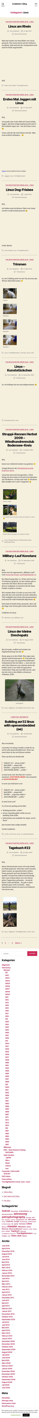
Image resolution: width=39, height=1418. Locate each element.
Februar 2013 (7, 1287)
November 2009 (8, 1344)
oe (21, 834)
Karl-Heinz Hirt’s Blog (11, 1196)
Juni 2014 (6, 1259)
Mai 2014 (5, 1262)
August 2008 (7, 1382)
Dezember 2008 (8, 1371)
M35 (7, 1052)
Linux (10, 85)
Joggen (4, 171)
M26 (7, 1033)
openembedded (28, 834)
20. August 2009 (27, 640)
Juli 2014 (5, 1257)
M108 (7, 992)
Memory (4, 1227)
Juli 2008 (5, 1385)
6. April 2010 (28, 194)
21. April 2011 (28, 31)
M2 (6, 1019)
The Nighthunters (22, 85)
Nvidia (30, 1229)
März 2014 (6, 1268)
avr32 (6, 834)
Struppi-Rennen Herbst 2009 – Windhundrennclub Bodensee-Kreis (19, 439)
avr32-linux (12, 834)
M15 (7, 1008)
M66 (7, 1112)
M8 (6, 1128)
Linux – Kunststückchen (19, 368)
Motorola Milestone (15, 1229)
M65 (7, 1109)
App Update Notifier (7, 1214)
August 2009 (7, 1352)
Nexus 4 (25, 1229)
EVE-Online (32, 1219)
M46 (7, 1076)
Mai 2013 (5, 1281)
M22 (7, 1024)
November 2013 (8, 1276)
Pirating (35, 1229)
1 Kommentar (21, 272)
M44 (7, 1071)
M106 (7, 986)
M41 (7, 1065)
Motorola (5, 1229)
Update (24, 1236)
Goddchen (16, 31)
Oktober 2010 (7, 1317)
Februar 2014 (7, 1270)
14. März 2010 (27, 269)
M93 (7, 1139)
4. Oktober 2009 (27, 450)
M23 (7, 1027)
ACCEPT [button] (26, 1415)
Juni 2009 (6, 1358)
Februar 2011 (7, 1308)
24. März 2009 (27, 852)
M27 (7, 1035)
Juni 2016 (6, 1246)
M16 (7, 1011)
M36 (7, 1054)
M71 (7, 1117)
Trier (9, 1236)
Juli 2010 (5, 1322)
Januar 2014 (7, 1273)
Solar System (9, 1155)
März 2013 (6, 1284)
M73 (7, 1123)
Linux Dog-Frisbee (19, 190)
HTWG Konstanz (32, 1221)
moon (29, 1227)
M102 (7, 981)
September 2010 (8, 1319)
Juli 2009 (5, 1355)
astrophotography (13, 1217)
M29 (7, 1038)
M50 (7, 1087)
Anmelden (6, 1398)
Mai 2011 (5, 1303)
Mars (7, 1160)
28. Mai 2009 (27, 734)
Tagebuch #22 (19, 848)
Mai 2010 (5, 1328)
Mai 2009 (5, 1360)
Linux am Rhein (19, 26)
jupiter (16, 1224)
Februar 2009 (7, 1366)
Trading (4, 1236)
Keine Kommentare (21, 34)
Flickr (6, 85)
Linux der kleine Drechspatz (19, 633)
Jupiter (8, 1158)
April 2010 (6, 1330)
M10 (7, 975)
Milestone (22, 1227)
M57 (7, 1098)
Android (7, 1174)
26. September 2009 (27, 560)
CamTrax (13, 1219)
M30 (7, 1043)
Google (16, 1221)
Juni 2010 (6, 1325)
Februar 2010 (7, 1336)
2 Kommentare (20, 378)
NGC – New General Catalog (14, 1150)
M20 (7, 1022)
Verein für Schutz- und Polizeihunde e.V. (21, 575)
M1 (6, 972)
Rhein (14, 85)
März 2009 (6, 1363)
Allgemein (6, 965)
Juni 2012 (5, 1289)
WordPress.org (8, 1406)
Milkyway (7, 1147)
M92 (7, 1136)
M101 (7, 978)
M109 (7, 994)
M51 (7, 1090)
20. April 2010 (27, 108)
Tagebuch (11, 708)
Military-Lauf (19, 617)
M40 (7, 1063)
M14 (7, 1005)
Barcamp (28, 1217)
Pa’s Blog (7, 1201)
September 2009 (8, 1349)
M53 (7, 1093)
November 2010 (8, 1314)
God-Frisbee (8, 250)
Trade (35, 1233)
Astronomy (6, 968)
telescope (23, 1231)
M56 (7, 1095)
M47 (7, 1079)
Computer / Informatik (19, 717)
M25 (7, 1030)
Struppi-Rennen (13, 540)
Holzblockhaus (23, 1221)
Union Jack (30, 353)
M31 (7, 1046)
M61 (7, 1101)
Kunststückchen (9, 420)
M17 (7, 1013)
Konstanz (7, 617)
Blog (3, 1219)
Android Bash (14, 1211)
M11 (6, 997)
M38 (7, 1060)
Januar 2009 (7, 1369)
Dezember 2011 (8, 1298)
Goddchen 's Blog (19, 4)
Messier (7, 970)
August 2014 (7, 1254)
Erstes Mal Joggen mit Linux (19, 101)
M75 (7, 1125)
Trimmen (19, 264)
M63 (7, 1103)
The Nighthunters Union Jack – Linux (16, 1182)
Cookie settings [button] (15, 1415)
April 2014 (6, 1265)
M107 (7, 989)
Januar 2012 (7, 1295)
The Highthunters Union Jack (25, 708)
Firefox (3, 1221)
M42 (7, 1068)
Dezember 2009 (8, 1341)
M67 (7, 1114)
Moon (7, 1163)
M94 (7, 1142)
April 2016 (6, 1248)
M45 (7, 1073)
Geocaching (6, 1179)
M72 (7, 1120)
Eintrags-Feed (7, 1401)
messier (12, 1226)
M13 (7, 1003)
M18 (7, 1016)
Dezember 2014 (8, 1251)
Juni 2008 (6, 1388)
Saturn (8, 1166)
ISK (12, 1224)
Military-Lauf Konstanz (19, 556)
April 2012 (6, 1292)
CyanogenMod (20, 1219)
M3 (6, 1041)
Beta (33, 1217)
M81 (7, 1131)
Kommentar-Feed (9, 1403)
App (31, 1211)
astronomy (20, 1213)
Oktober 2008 (7, 1377)
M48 (7, 1082)
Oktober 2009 (7, 1347)
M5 (6, 1084)
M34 (7, 1049)
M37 (7, 1057)
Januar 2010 (7, 1339)
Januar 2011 (6, 1311)
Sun (6, 1168)
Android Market (24, 1211)
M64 (7, 1106)
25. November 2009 (27, 375)
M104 (7, 983)
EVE (26, 1219)
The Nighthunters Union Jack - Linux (19, 22)
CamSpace (7, 1219)
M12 (7, 1000)
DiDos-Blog (8, 1192)
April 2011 (6, 1306)
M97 (7, 1144)
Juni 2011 (5, 1300)
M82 (7, 1133)
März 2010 (6, 1333)
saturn (7, 1231)
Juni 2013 (6, 1278)
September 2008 (8, 1379)
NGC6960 (9, 1152)
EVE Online (6, 1176)
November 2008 (8, 1374)
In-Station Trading (6, 1224)
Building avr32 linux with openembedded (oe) (19, 725)
